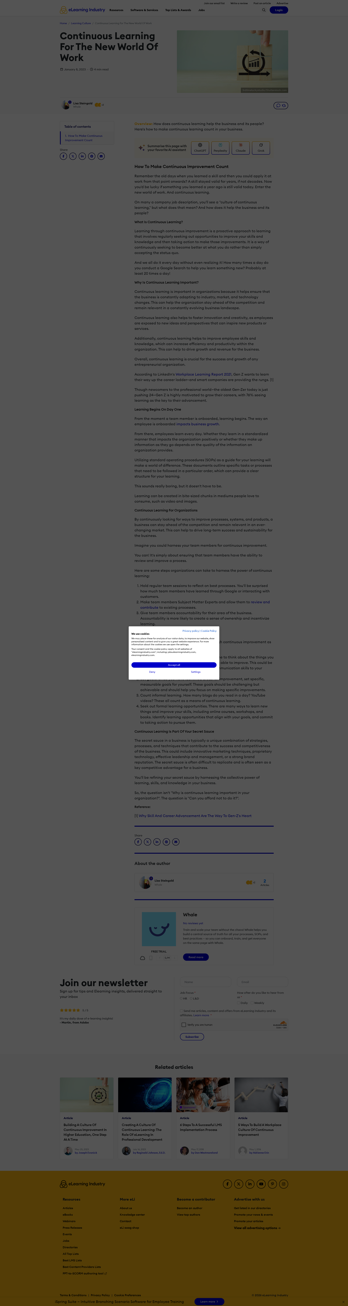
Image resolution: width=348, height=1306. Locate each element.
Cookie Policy (209, 630)
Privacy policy (191, 630)
